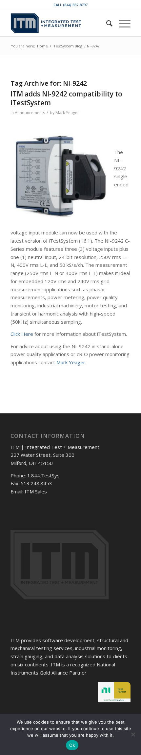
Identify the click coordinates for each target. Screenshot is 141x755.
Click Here (21, 334)
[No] (133, 734)
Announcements (30, 112)
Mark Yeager (67, 112)
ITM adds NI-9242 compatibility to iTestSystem (66, 98)
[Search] (106, 23)
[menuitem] (106, 23)
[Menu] (121, 23)
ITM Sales (36, 491)
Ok (72, 745)
